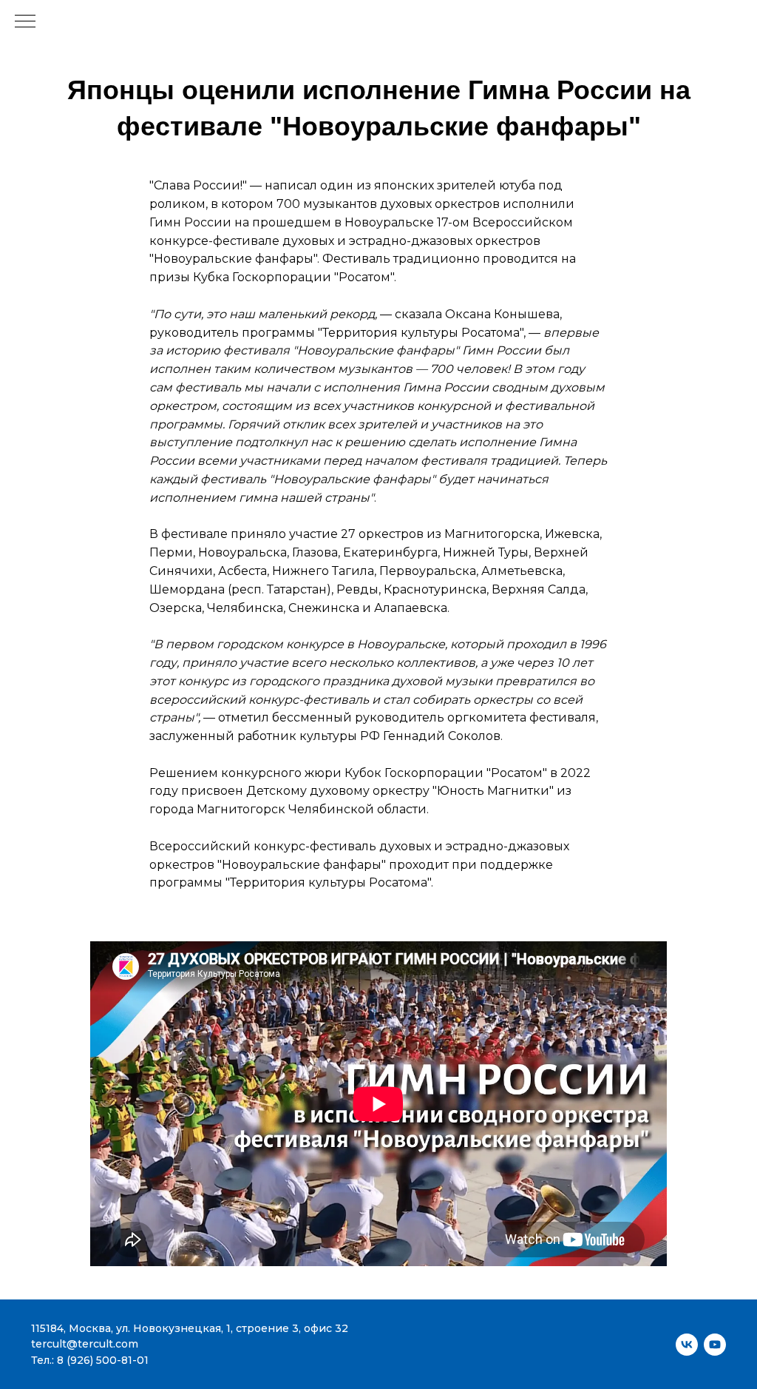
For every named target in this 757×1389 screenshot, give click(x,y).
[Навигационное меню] (25, 22)
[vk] (687, 1344)
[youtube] (715, 1344)
